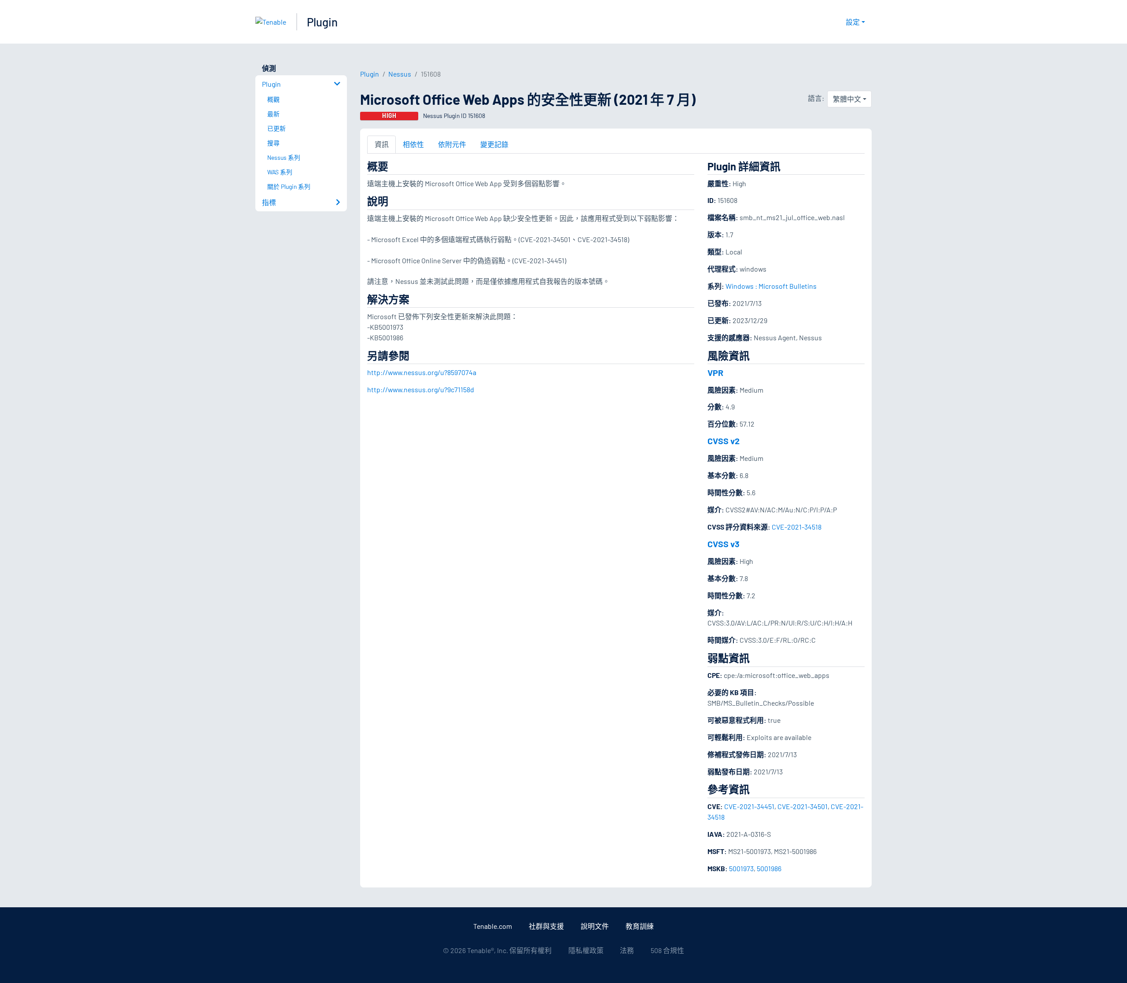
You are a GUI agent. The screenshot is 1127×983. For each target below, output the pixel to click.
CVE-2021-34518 (796, 527)
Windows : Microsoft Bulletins (771, 286)
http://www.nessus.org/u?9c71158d (420, 389)
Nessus (399, 74)
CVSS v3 (723, 543)
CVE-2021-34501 (802, 806)
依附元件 (452, 144)
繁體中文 (847, 99)
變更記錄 (494, 144)
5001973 (741, 868)
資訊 (382, 144)
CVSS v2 (723, 440)
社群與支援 (546, 926)
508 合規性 (667, 950)
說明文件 (595, 926)
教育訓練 (640, 926)
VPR (715, 372)
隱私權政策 (586, 950)
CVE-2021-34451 (749, 806)
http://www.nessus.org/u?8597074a (421, 372)
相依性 (413, 144)
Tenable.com (492, 926)
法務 (627, 950)
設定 (853, 22)
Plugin (322, 22)
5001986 (769, 868)
